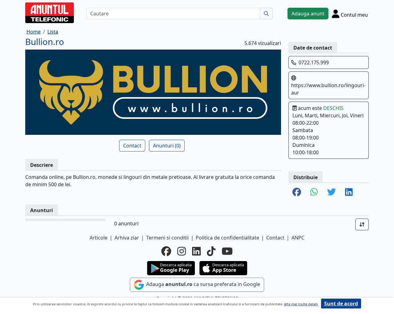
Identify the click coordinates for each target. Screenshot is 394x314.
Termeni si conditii (167, 237)
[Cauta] (266, 13)
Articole (98, 237)
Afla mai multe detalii (301, 304)
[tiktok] (211, 251)
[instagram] (181, 251)
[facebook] (166, 251)
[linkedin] (196, 251)
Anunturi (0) (167, 145)
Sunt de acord (341, 303)
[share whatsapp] (314, 192)
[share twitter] (331, 192)
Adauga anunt (307, 13)
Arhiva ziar (127, 237)
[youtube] (227, 251)
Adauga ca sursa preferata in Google (202, 284)
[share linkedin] (349, 192)
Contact (132, 145)
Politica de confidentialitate (227, 237)
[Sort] (362, 224)
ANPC (297, 237)
